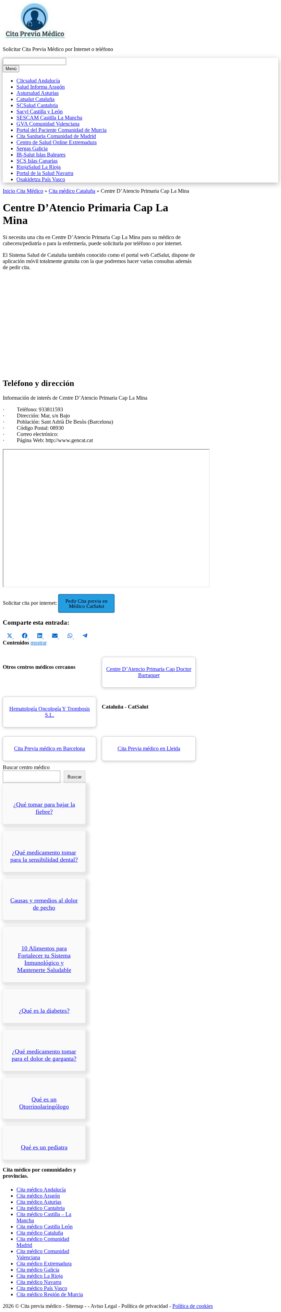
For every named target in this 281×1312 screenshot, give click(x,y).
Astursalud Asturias (37, 93)
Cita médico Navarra (38, 1282)
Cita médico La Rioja (39, 1276)
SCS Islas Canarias (37, 161)
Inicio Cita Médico (23, 191)
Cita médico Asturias (38, 1202)
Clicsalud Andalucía (38, 81)
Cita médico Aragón (38, 1196)
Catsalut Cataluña (35, 99)
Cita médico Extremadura (44, 1263)
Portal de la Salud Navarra (44, 173)
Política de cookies (192, 1306)
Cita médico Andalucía (41, 1189)
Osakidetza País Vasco (40, 179)
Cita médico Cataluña (72, 191)
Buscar (75, 776)
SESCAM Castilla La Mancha (49, 118)
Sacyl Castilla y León (39, 111)
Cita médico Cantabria (40, 1208)
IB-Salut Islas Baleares (40, 155)
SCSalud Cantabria (37, 105)
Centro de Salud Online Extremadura (56, 142)
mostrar (38, 643)
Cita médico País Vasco (41, 1288)
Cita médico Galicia (37, 1270)
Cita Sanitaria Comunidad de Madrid (56, 136)
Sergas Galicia (32, 148)
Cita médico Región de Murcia (49, 1294)
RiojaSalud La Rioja (38, 167)
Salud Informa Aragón (40, 87)
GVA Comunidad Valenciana (48, 124)
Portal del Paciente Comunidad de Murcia (61, 130)
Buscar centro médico (26, 767)
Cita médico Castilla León (44, 1226)
